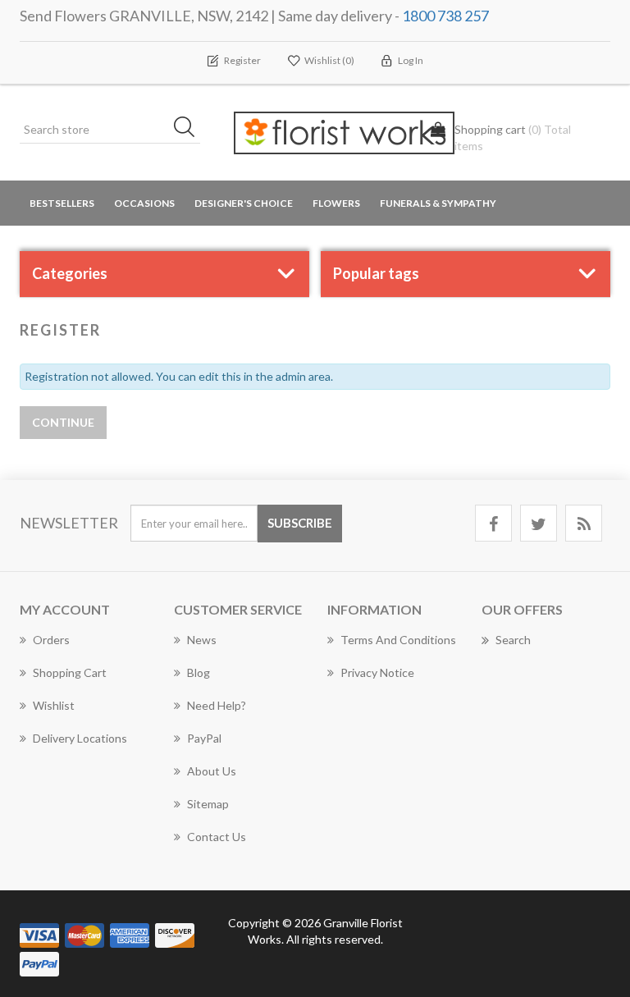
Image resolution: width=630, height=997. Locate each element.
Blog (198, 672)
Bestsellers (62, 203)
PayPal (204, 738)
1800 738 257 (445, 16)
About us (211, 771)
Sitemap (208, 804)
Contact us (216, 837)
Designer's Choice (243, 203)
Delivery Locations (80, 738)
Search (513, 640)
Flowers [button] (336, 203)
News (202, 640)
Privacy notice (377, 672)
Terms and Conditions (398, 640)
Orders (51, 640)
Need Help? (216, 705)
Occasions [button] (144, 203)
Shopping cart (70, 672)
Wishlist (54, 705)
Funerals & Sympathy (438, 203)
